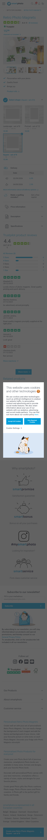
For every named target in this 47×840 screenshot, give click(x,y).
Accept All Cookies (14, 421)
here (36, 414)
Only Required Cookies (32, 421)
